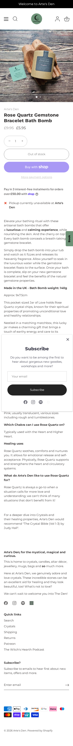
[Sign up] (67, 685)
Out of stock (36, 154)
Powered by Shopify (40, 730)
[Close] (67, 339)
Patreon (10, 644)
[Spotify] (41, 402)
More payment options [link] (36, 177)
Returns (9, 638)
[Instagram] (33, 402)
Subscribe (37, 390)
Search (9, 620)
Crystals (9, 626)
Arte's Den (11, 109)
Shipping (10, 632)
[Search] (15, 19)
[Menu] (6, 19)
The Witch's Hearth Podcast (24, 649)
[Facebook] (25, 402)
